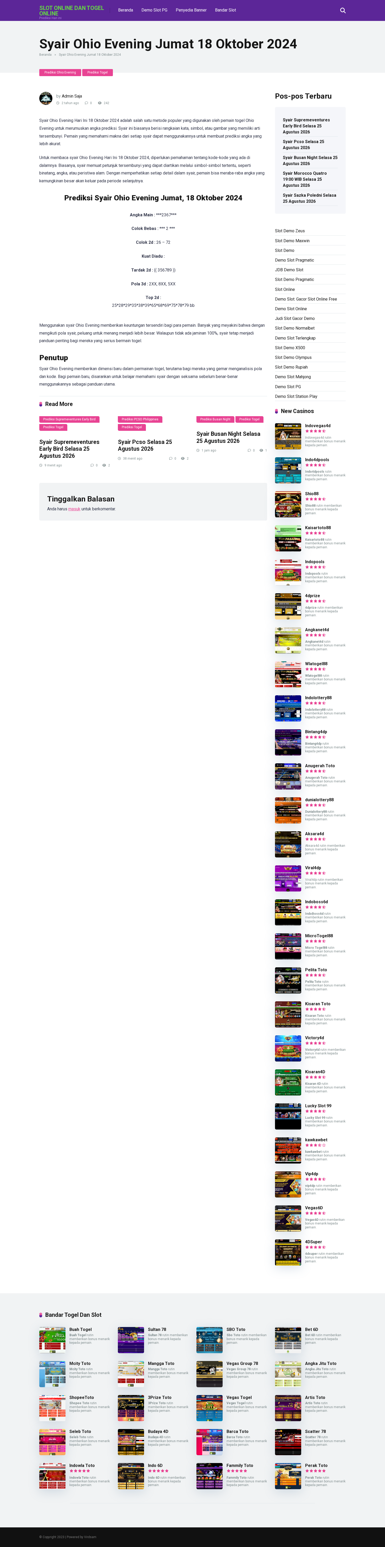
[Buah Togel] (52, 1351)
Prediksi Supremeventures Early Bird (69, 419)
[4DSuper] (288, 1264)
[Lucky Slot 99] (288, 1128)
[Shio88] (288, 515)
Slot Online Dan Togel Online (71, 10)
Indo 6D (155, 1465)
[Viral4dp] (288, 890)
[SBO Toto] (209, 1351)
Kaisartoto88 (318, 527)
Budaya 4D (158, 1431)
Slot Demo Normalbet (295, 328)
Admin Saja (72, 96)
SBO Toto (236, 1329)
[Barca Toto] (209, 1453)
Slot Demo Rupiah (291, 367)
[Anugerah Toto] (288, 788)
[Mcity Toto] (52, 1385)
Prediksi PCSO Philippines (140, 419)
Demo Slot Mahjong (293, 376)
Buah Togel (80, 1329)
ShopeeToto (81, 1397)
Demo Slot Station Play (296, 396)
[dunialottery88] (288, 822)
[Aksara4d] (288, 856)
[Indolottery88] (288, 720)
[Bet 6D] (288, 1351)
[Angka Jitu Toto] (288, 1385)
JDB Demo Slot (289, 269)
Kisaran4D (315, 1071)
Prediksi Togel (97, 72)
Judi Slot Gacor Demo (295, 318)
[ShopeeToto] (52, 1419)
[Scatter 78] (288, 1453)
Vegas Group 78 (242, 1363)
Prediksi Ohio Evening (60, 72)
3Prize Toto (160, 1397)
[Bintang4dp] (288, 754)
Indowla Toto (82, 1465)
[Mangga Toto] (131, 1385)
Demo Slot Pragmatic (294, 260)
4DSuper (313, 1241)
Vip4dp (311, 1173)
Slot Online (285, 289)
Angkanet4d (317, 629)
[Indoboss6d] (288, 924)
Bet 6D (311, 1329)
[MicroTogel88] (288, 958)
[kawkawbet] (288, 1162)
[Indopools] (288, 583)
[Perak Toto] (288, 1487)
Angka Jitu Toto (321, 1363)
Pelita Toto (316, 969)
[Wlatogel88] (288, 686)
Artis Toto (315, 1397)
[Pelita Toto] (288, 992)
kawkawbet (316, 1139)
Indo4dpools (317, 459)
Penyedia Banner (191, 10)
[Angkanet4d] (288, 652)
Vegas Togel (239, 1397)
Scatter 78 (315, 1431)
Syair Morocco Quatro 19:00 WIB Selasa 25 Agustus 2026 (305, 179)
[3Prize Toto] (131, 1419)
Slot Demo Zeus (290, 230)
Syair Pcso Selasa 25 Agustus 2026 (145, 445)
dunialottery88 (319, 799)
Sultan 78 (157, 1329)
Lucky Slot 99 (318, 1105)
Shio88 (311, 493)
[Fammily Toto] (209, 1487)
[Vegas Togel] (209, 1419)
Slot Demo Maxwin (292, 240)
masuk (74, 508)
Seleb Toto (80, 1431)
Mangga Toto (161, 1363)
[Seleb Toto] (52, 1453)
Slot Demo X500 (290, 347)
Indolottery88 (318, 697)
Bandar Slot (225, 10)
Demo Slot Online (291, 308)
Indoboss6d (316, 901)
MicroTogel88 (319, 935)
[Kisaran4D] (288, 1094)
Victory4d (314, 1037)
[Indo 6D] (131, 1487)
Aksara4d (314, 833)
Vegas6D (314, 1207)
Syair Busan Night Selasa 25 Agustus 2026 (228, 437)
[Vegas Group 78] (209, 1385)
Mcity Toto (80, 1363)
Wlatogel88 (316, 663)
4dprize (312, 595)
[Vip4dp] (288, 1196)
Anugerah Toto (320, 765)
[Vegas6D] (288, 1230)
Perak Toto (316, 1465)
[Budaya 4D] (131, 1453)
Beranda (125, 10)
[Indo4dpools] (288, 481)
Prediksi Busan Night (215, 419)
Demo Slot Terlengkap (295, 338)
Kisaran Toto (318, 1003)
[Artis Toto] (288, 1419)
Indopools (314, 561)
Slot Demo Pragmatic (294, 279)
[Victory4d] (288, 1060)
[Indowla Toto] (52, 1487)
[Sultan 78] (131, 1351)
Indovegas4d (318, 425)
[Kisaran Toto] (288, 1026)
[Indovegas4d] (288, 447)
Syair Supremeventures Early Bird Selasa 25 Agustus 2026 (69, 449)
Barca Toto (238, 1431)
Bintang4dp (316, 731)
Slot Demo (284, 250)
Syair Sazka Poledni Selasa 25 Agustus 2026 (309, 198)
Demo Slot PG (154, 10)
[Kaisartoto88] (288, 549)
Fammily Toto (240, 1465)
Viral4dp (313, 867)
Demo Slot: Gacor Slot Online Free (306, 299)
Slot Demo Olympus (293, 357)
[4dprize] (288, 618)
